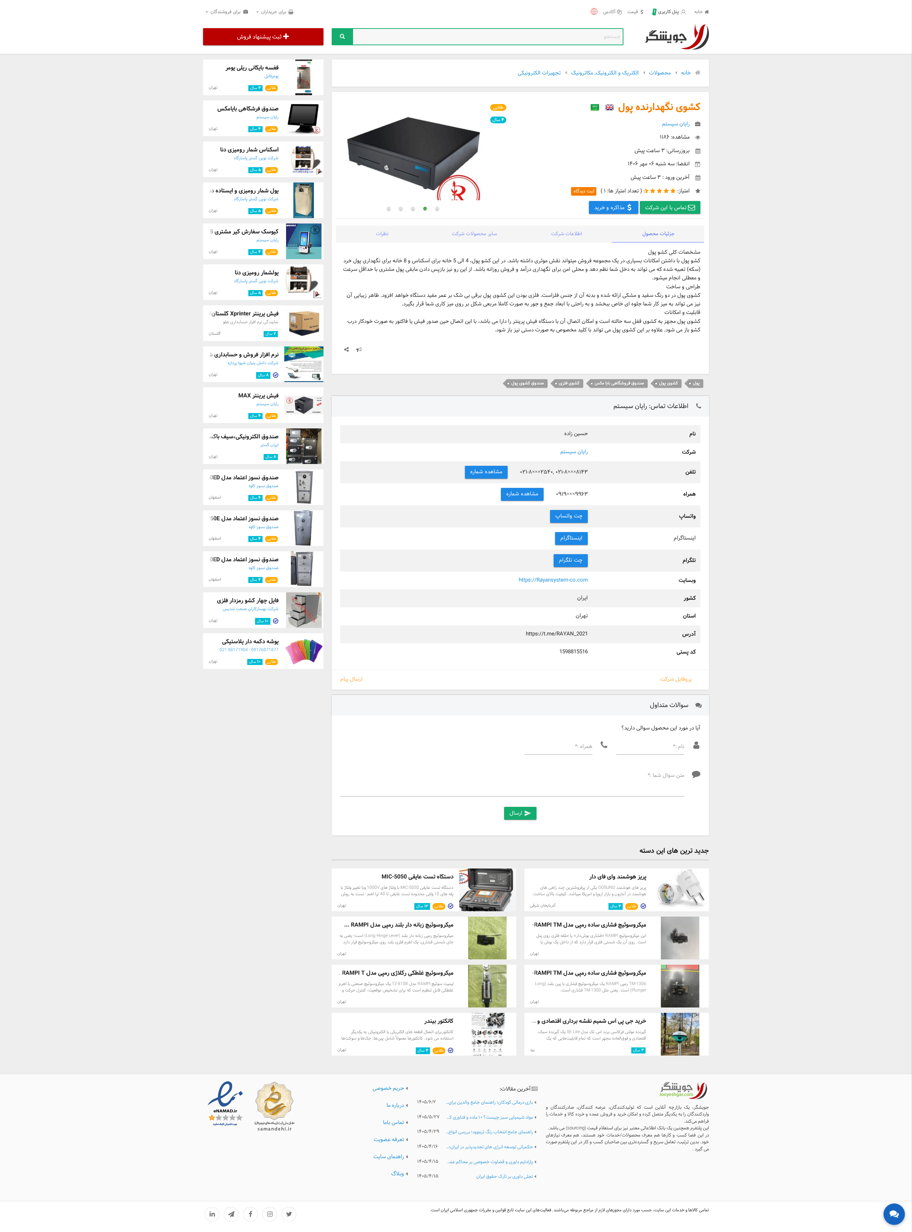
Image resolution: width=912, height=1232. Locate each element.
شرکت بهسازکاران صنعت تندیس (251, 609)
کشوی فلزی (569, 383)
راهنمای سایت (388, 1157)
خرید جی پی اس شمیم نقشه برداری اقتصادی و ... (588, 1021)
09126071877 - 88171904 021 (249, 650)
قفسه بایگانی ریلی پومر (252, 68)
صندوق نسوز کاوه (264, 486)
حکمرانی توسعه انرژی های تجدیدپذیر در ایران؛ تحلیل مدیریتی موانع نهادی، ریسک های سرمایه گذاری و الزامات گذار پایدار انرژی (489, 1147)
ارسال (520, 813)
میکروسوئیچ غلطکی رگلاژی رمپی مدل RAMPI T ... (394, 973)
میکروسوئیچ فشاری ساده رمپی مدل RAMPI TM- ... (585, 925)
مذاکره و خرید (610, 207)
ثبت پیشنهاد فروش (259, 37)
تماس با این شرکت (666, 207)
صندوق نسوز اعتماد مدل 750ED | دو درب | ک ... (222, 560)
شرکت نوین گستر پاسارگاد (256, 158)
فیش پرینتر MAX (258, 396)
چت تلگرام (570, 560)
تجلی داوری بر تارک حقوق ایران (504, 1177)
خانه (698, 12)
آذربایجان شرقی (542, 905)
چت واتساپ (568, 516)
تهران (341, 905)
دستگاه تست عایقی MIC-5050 (418, 877)
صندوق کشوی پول (527, 383)
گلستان (215, 333)
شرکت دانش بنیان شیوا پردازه (253, 363)
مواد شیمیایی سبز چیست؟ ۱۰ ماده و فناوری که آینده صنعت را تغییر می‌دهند (489, 1118)
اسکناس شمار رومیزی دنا (249, 150)
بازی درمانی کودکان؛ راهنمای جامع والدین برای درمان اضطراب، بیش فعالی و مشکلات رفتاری (489, 1103)
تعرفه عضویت (389, 1139)
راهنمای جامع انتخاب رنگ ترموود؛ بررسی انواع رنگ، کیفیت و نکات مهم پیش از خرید (489, 1132)
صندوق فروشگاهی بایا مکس (619, 383)
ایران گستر (269, 445)
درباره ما (395, 1105)
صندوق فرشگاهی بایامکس (248, 109)
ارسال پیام (351, 680)
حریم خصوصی (388, 1088)
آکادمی (609, 12)
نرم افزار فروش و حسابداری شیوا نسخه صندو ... (222, 355)
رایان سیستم (574, 452)
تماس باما (393, 1122)
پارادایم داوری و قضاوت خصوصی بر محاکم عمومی (489, 1162)
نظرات (382, 234)
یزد (532, 1050)
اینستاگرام (571, 538)
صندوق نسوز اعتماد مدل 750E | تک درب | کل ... (222, 519)
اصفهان (215, 497)
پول (696, 383)
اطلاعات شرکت (566, 234)
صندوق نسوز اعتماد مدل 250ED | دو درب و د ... (222, 478)
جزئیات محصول (658, 234)
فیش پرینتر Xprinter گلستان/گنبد (239, 314)
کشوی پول (668, 383)
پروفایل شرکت (676, 679)
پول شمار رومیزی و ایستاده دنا (243, 191)
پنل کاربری (667, 12)
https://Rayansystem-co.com (553, 580)
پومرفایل (271, 76)
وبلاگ (397, 1174)
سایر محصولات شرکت (474, 234)
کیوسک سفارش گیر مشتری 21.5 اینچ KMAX (226, 232)
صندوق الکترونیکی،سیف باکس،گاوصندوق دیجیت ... (217, 437)
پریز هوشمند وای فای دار (617, 877)
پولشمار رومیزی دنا (257, 273)
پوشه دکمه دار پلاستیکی (250, 641)
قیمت (632, 12)
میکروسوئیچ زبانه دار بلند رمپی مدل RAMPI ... (399, 925)
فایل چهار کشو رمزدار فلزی (248, 600)
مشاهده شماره (486, 472)
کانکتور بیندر (439, 1021)
